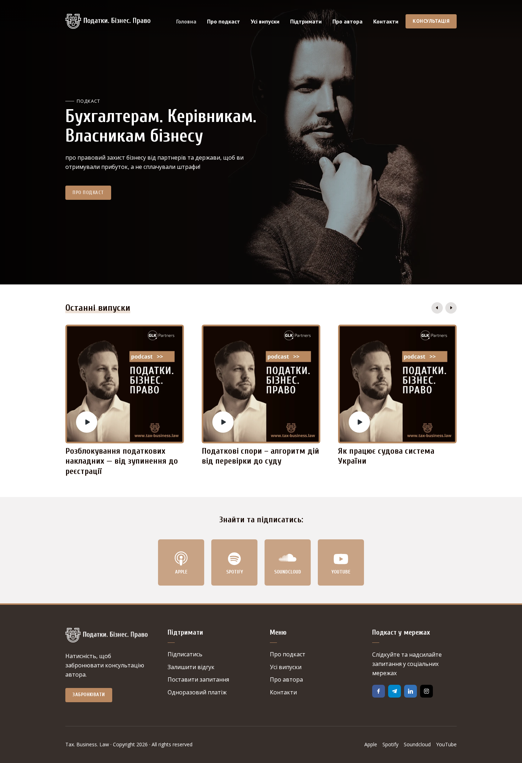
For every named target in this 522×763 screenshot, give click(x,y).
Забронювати (88, 695)
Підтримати (306, 21)
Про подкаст (223, 21)
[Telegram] (394, 691)
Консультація (431, 21)
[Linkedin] (410, 691)
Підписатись (185, 654)
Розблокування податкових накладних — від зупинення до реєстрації (121, 461)
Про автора (347, 21)
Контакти (385, 21)
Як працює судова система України (386, 456)
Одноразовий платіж (197, 692)
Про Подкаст (88, 193)
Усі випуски (265, 21)
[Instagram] (426, 691)
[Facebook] (378, 691)
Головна (186, 21)
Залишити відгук (191, 667)
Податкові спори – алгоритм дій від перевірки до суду (260, 456)
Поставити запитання (198, 679)
